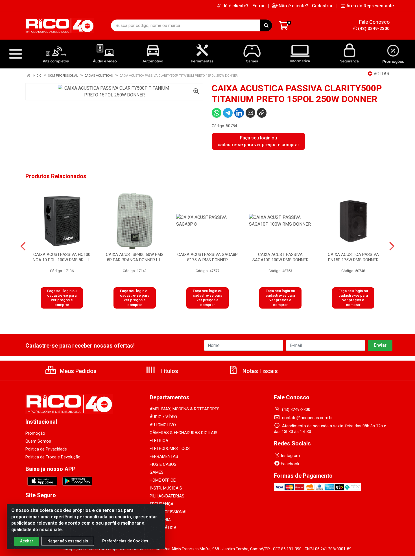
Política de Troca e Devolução (52, 457)
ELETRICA (159, 440)
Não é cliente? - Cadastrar (306, 5)
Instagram (290, 455)
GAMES (156, 472)
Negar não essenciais (67, 541)
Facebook (290, 463)
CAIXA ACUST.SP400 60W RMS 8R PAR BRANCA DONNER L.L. (134, 257)
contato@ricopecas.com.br (307, 417)
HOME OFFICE (163, 480)
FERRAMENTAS (164, 456)
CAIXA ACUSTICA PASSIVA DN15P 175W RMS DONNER (353, 257)
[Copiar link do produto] (262, 113)
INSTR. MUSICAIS (166, 488)
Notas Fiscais (259, 371)
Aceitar (26, 541)
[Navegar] (23, 246)
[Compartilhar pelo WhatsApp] (216, 113)
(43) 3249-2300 (374, 28)
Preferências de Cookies (125, 541)
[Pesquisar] (266, 25)
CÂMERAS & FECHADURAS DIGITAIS (183, 432)
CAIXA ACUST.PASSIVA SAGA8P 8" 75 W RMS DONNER (207, 257)
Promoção (35, 433)
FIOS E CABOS (163, 464)
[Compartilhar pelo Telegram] (228, 113)
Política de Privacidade (46, 449)
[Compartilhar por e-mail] (250, 113)
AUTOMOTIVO (163, 424)
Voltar (380, 73)
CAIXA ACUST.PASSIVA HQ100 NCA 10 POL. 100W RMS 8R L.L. (62, 257)
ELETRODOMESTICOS (170, 448)
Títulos (168, 371)
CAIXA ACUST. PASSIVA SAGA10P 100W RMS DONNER (280, 257)
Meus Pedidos (77, 371)
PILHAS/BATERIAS (167, 496)
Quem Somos (38, 441)
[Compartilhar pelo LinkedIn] (239, 113)
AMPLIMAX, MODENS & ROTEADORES (185, 408)
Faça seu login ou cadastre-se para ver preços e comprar (258, 141)
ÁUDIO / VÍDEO (163, 416)
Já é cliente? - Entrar (243, 5)
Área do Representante (370, 5)
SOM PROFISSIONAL (169, 511)
